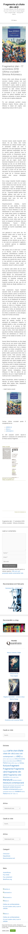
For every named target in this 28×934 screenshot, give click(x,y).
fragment (14, 765)
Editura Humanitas (20, 759)
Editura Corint (11, 758)
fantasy (22, 763)
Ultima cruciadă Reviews (8, 479)
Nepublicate (6, 856)
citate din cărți (9, 753)
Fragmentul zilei (14, 775)
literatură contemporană (13, 783)
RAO (9, 793)
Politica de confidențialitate (11, 904)
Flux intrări (6, 875)
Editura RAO (11, 763)
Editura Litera (6, 761)
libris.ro (8, 429)
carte (10, 750)
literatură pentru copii (19, 785)
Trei (17, 793)
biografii (5, 751)
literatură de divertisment (8, 785)
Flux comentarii (7, 877)
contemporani (8, 756)
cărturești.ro (9, 431)
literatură (7, 779)
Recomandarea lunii (9, 858)
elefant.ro (9, 427)
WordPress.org (7, 879)
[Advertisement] (14, 125)
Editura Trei (16, 763)
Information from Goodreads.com (8, 478)
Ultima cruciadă (6, 446)
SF (11, 793)
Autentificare (7, 872)
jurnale (13, 777)
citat (15, 750)
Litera (17, 777)
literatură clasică (17, 780)
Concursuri (6, 853)
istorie (10, 777)
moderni (18, 791)
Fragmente (8, 769)
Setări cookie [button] (5, 930)
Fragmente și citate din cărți (14, 5)
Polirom (5, 793)
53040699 (14, 466)
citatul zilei (19, 754)
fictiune (6, 765)
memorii (10, 791)
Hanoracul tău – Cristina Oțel (14, 588)
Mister (13, 791)
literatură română (8, 787)
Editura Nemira (13, 761)
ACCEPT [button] (13, 930)
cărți (18, 756)
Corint (14, 756)
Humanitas (6, 777)
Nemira (23, 791)
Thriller (14, 793)
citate (20, 750)
